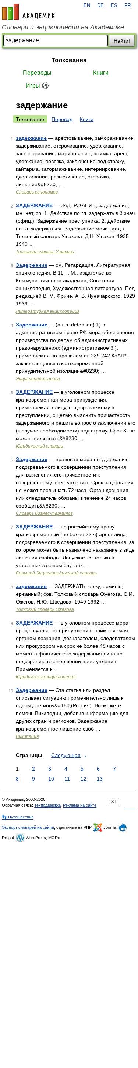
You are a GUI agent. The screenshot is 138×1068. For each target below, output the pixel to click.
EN (87, 5)
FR (127, 5)
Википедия (27, 736)
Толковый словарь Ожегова (45, 609)
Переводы (37, 73)
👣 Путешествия (17, 817)
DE (100, 5)
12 (83, 779)
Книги (101, 73)
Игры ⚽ (37, 85)
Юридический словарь (39, 446)
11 (67, 779)
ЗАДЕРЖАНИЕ (34, 205)
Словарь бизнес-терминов (44, 513)
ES (114, 5)
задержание (31, 138)
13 (100, 779)
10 (51, 779)
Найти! (122, 41)
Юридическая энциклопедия (45, 676)
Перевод (62, 119)
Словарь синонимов (37, 192)
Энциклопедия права (38, 378)
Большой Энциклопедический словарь (56, 573)
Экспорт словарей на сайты (28, 827)
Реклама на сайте (79, 805)
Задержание (31, 265)
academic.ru (28, 12)
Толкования (69, 60)
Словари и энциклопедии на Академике (63, 27)
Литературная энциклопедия (47, 311)
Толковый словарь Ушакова (45, 251)
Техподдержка (47, 805)
